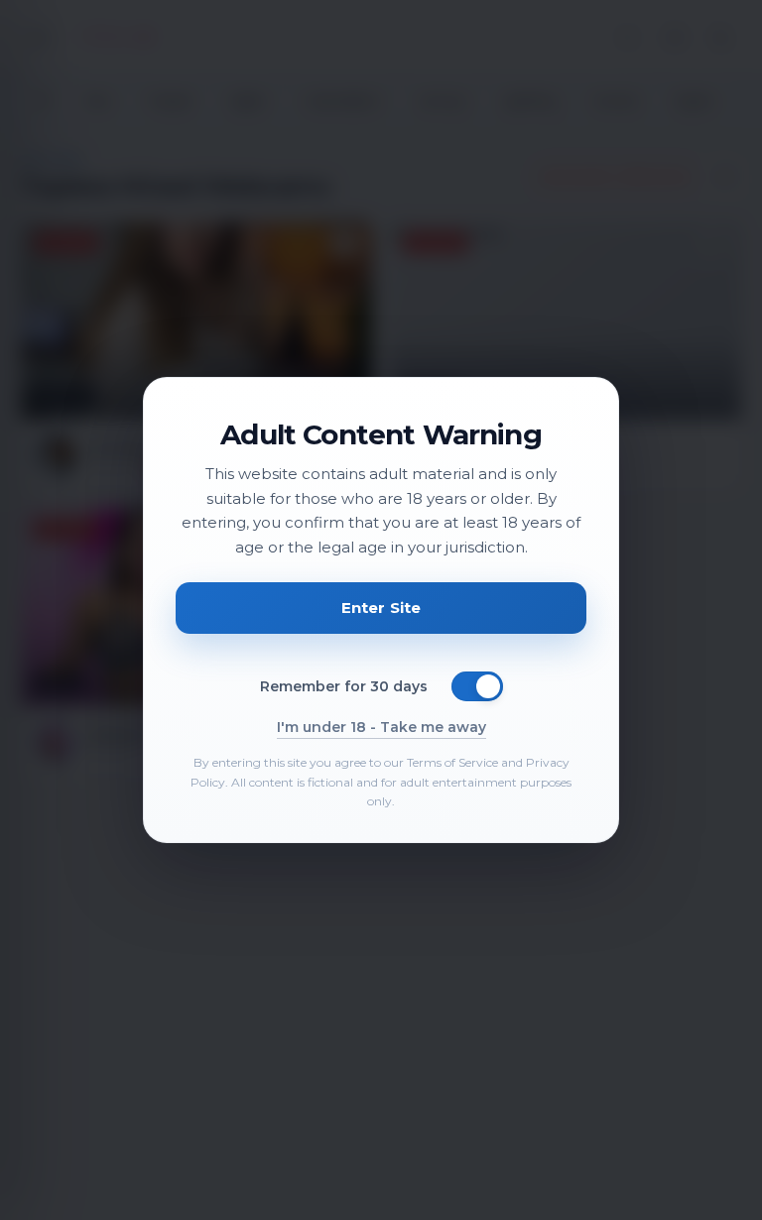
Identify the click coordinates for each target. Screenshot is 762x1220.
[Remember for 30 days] (477, 686)
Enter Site (381, 607)
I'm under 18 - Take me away (381, 727)
